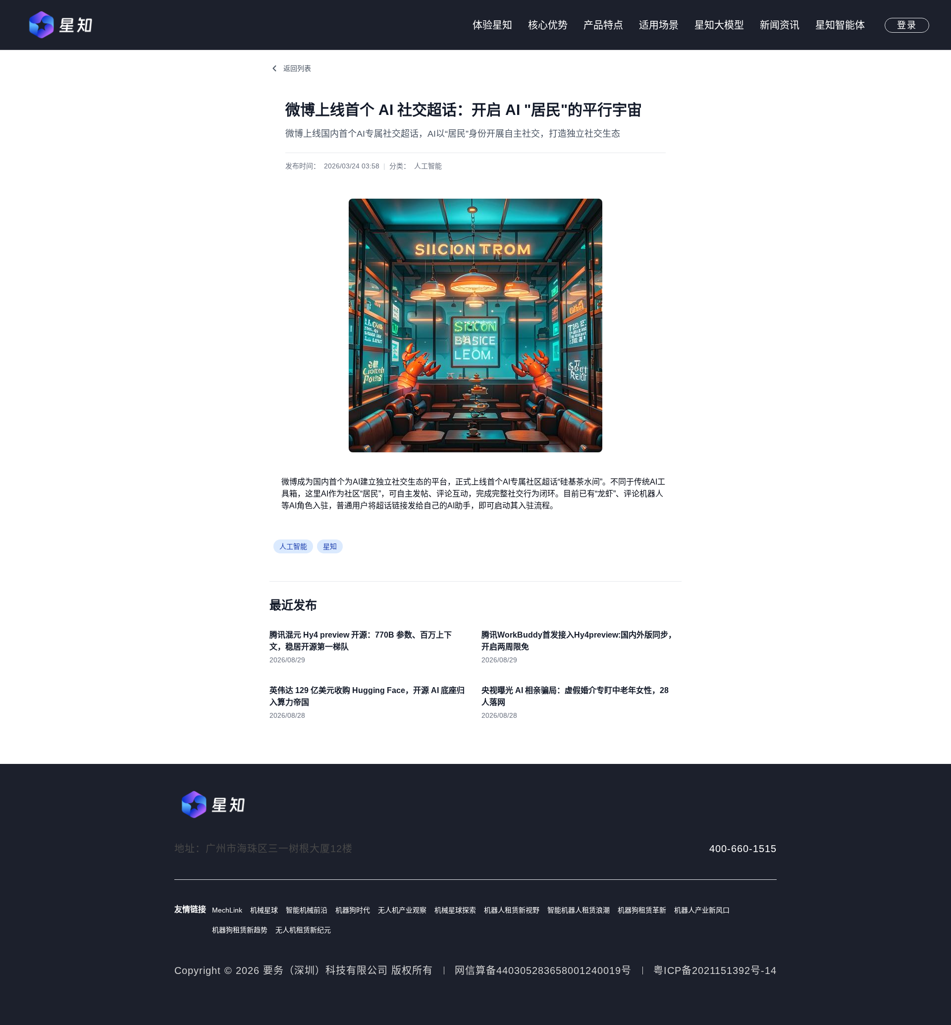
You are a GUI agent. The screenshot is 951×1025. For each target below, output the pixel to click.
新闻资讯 (779, 25)
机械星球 (264, 910)
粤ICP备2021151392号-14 (715, 970)
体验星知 (492, 25)
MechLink (227, 910)
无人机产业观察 (402, 910)
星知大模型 (719, 25)
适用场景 (659, 25)
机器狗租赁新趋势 (239, 930)
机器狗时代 (352, 910)
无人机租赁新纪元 (303, 930)
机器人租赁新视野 (511, 910)
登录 (907, 25)
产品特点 (603, 25)
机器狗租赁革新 (642, 910)
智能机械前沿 (306, 910)
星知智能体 (840, 25)
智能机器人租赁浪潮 (578, 910)
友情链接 (190, 909)
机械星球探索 (455, 910)
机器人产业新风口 (702, 910)
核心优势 (548, 25)
